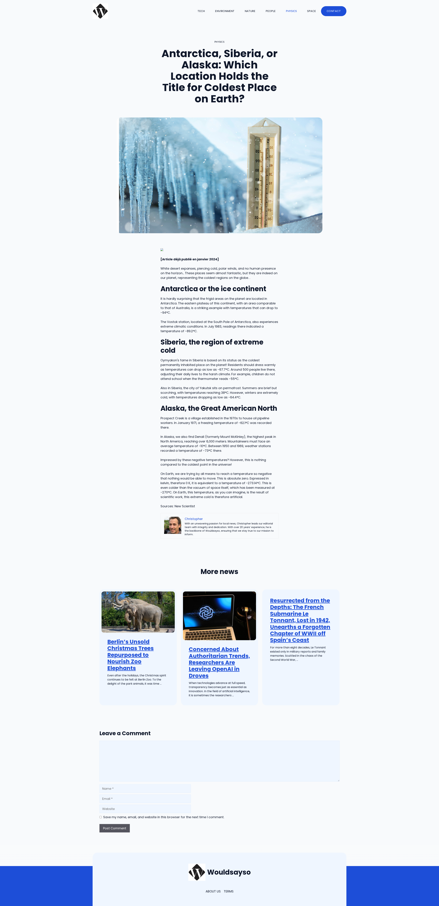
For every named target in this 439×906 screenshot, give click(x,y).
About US (213, 891)
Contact (334, 11)
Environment (224, 11)
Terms (229, 891)
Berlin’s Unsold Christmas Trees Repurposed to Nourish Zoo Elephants (130, 655)
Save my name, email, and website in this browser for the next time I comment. (163, 817)
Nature (250, 11)
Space (311, 11)
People (271, 11)
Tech (201, 11)
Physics (291, 11)
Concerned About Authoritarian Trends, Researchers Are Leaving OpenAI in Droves (219, 662)
